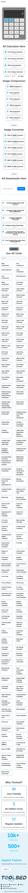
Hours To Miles (6, 749)
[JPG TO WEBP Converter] (5, 147)
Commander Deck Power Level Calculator (21, 595)
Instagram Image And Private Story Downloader (15, 211)
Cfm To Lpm (20, 582)
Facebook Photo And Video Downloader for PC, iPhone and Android (15, 233)
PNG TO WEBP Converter (15, 135)
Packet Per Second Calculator (5, 528)
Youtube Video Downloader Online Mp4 (6, 442)
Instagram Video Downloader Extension (15, 203)
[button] (14, 125)
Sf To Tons (5, 722)
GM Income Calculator (14, 65)
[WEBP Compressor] (7, 86)
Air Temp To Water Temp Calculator (19, 688)
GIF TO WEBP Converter (15, 154)
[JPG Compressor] (7, 111)
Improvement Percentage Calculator (5, 544)
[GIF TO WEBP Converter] (5, 154)
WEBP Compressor (16, 86)
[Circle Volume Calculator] (5, 72)
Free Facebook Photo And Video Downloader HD (15, 241)
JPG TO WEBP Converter (15, 148)
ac (6, 20)
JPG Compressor (15, 111)
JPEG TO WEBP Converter (15, 141)
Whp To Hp (5, 497)
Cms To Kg (5, 576)
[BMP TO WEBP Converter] (5, 160)
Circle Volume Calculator (15, 72)
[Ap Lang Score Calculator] (5, 58)
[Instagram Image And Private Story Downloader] (3, 210)
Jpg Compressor (7, 270)
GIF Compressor (15, 93)
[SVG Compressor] (7, 99)
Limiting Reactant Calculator (5, 641)
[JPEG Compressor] (7, 105)
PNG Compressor (15, 118)
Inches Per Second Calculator (19, 536)
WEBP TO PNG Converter (15, 166)
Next (22, 76)
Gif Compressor (21, 276)
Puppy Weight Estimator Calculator (20, 680)
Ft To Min (19, 543)
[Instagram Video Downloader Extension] (3, 203)
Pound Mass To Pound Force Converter (6, 661)
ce (11, 20)
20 (19, 76)
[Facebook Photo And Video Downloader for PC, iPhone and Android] (3, 231)
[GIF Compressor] (7, 92)
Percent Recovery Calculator (19, 736)
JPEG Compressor (15, 105)
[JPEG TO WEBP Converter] (5, 141)
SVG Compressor (15, 99)
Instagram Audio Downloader (14, 225)
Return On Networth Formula (19, 624)
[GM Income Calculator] (5, 65)
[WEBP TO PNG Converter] (5, 166)
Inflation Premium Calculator (19, 603)
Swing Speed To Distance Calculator (6, 513)
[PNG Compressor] (7, 117)
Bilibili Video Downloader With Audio (20, 458)
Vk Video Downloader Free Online (20, 424)
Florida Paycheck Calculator (5, 603)
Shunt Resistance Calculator (19, 702)
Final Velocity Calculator (15, 52)
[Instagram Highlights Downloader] (3, 218)
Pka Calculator (20, 709)
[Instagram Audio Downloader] (3, 225)
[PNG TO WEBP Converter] (5, 135)
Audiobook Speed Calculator (19, 632)
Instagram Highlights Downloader (15, 218)
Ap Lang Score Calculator (15, 58)
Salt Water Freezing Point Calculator (6, 702)
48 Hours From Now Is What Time (20, 491)
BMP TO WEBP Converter (15, 160)
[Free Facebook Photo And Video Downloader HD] (3, 240)
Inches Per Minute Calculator (19, 505)
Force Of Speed (6, 582)
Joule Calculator (21, 715)
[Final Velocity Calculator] (5, 52)
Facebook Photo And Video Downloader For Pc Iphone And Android (6, 460)
